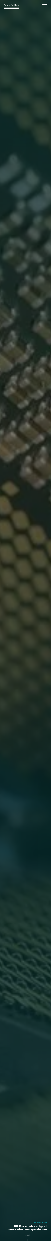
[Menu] (44, 5)
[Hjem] (11, 7)
